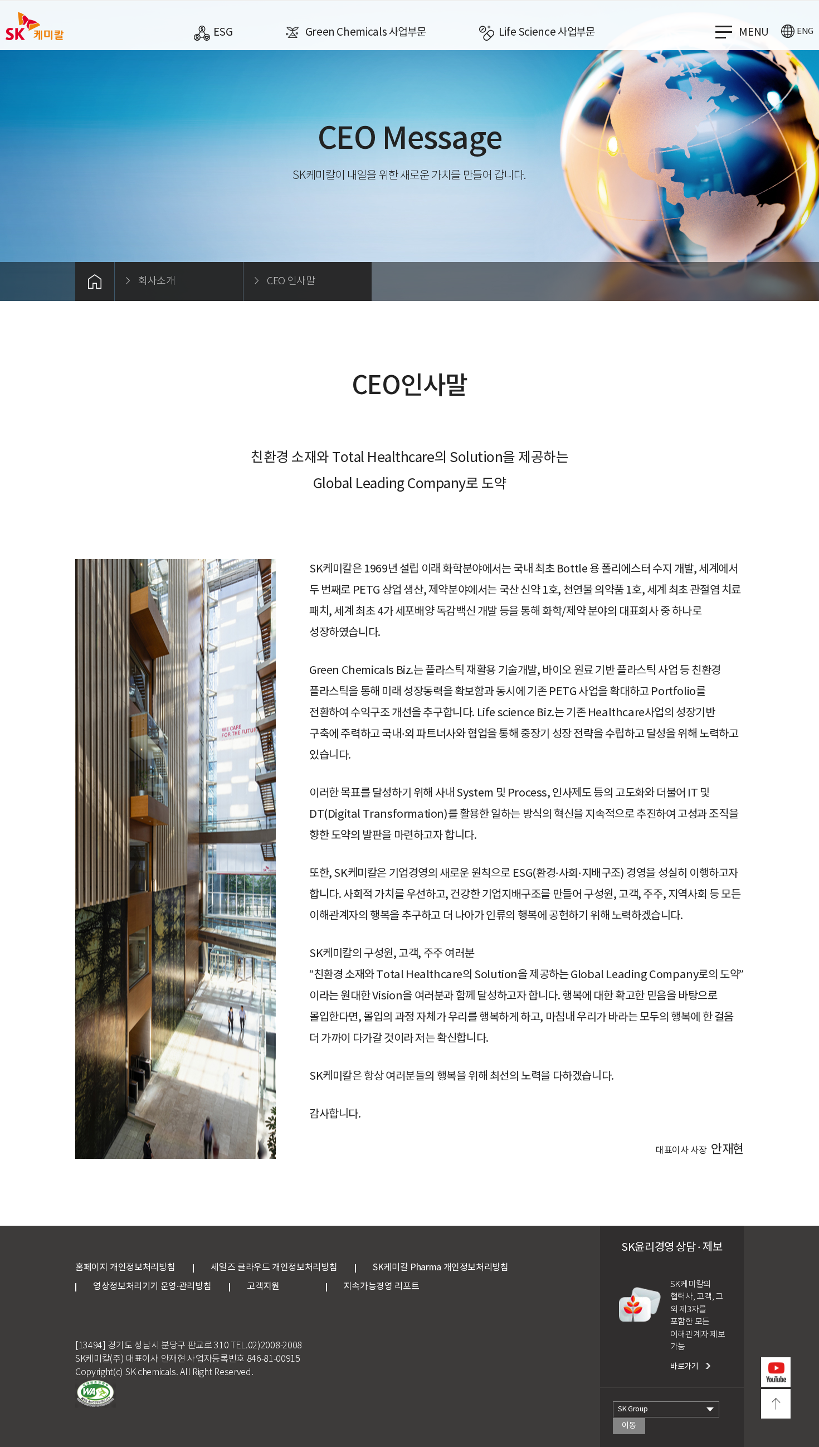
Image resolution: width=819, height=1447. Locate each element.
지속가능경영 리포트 (381, 1286)
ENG (805, 31)
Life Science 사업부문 (547, 32)
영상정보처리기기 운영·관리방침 (152, 1286)
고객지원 (277, 1286)
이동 (629, 1425)
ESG (223, 32)
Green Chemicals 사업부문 (365, 32)
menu (754, 32)
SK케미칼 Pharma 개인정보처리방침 (440, 1268)
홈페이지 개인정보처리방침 (125, 1268)
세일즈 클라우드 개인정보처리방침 (274, 1268)
